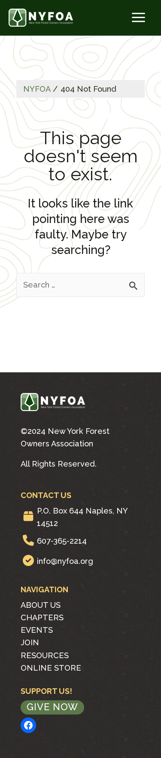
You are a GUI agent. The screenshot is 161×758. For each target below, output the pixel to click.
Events (37, 629)
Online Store (51, 667)
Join (30, 642)
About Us (41, 604)
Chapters (42, 617)
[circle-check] (28, 560)
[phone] (28, 540)
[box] (28, 516)
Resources (45, 655)
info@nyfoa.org (65, 561)
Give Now (52, 706)
